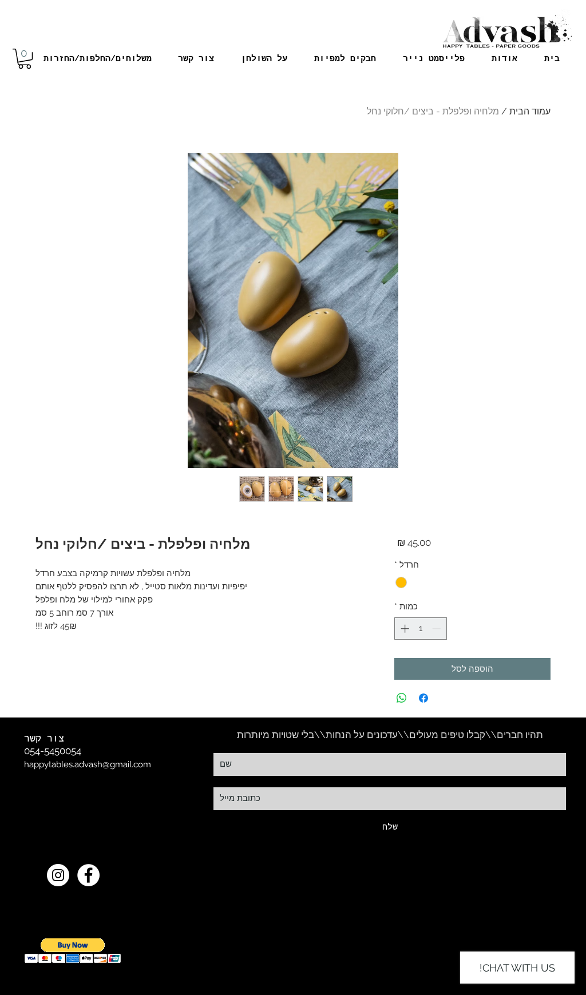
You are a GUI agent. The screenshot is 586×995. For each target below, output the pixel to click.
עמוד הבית (530, 111)
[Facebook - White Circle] (88, 875)
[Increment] (403, 628)
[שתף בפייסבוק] (423, 698)
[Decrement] (437, 628)
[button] (25, 59)
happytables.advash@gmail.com (87, 764)
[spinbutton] (420, 628)
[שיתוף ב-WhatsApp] (402, 698)
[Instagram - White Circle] (58, 875)
